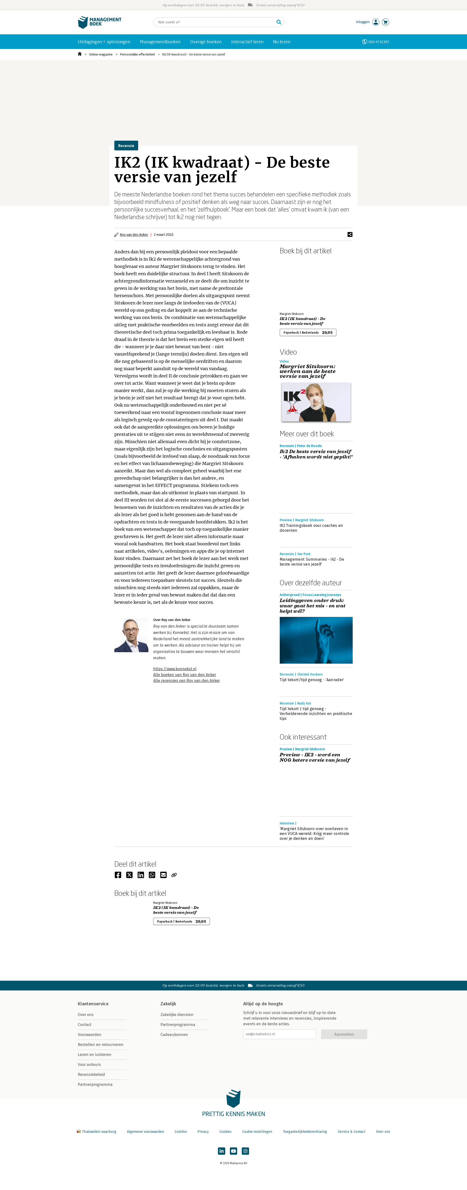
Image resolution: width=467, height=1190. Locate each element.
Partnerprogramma (95, 1084)
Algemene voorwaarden (145, 1132)
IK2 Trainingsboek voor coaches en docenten (311, 528)
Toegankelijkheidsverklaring (305, 1132)
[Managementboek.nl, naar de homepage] (100, 28)
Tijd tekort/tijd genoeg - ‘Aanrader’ (312, 679)
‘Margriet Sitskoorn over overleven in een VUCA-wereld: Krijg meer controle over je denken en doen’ (314, 833)
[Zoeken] (279, 22)
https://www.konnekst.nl (175, 669)
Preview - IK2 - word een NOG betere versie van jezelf (315, 757)
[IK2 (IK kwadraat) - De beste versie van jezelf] (297, 282)
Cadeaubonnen (174, 1034)
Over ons (86, 1014)
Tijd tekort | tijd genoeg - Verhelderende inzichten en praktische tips (316, 713)
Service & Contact (351, 1132)
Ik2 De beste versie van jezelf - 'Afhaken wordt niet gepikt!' (316, 454)
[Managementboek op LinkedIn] (221, 1151)
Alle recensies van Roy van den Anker (186, 680)
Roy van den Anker (134, 234)
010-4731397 (378, 42)
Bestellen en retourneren (101, 1044)
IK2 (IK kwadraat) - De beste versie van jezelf (193, 54)
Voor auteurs (89, 1064)
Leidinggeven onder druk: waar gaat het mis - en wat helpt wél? (312, 606)
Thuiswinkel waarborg (99, 1132)
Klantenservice (93, 1004)
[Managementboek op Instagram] (245, 1151)
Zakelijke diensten (177, 1014)
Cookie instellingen (257, 1132)
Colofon (181, 1132)
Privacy (203, 1132)
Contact (84, 1024)
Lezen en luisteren (94, 1054)
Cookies (225, 1132)
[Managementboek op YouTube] (233, 1151)
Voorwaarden (89, 1034)
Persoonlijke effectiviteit (137, 54)
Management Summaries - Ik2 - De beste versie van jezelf (312, 562)
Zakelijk (168, 1004)
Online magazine (101, 54)
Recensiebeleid (91, 1074)
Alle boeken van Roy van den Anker (184, 674)
